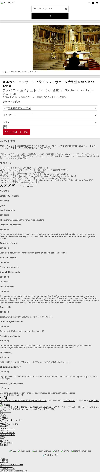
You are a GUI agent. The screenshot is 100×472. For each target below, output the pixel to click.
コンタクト (5, 441)
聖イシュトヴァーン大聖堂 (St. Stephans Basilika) (23, 400)
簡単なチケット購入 (9, 424)
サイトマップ (6, 466)
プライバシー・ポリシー (11, 464)
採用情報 (4, 445)
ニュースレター (7, 468)
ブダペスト (69, 400)
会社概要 (4, 460)
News (2, 458)
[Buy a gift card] (5, 404)
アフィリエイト (7, 434)
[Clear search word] (66, 9)
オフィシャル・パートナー (12, 420)
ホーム (3, 407)
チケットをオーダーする (16, 132)
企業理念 (4, 418)
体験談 (3, 436)
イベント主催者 (7, 432)
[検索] (50, 16)
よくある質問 (6, 443)
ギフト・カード (7, 428)
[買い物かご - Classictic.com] (97, 3)
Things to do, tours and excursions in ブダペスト (43, 407)
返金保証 (4, 426)
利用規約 (4, 462)
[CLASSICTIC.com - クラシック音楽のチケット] (7, 3)
